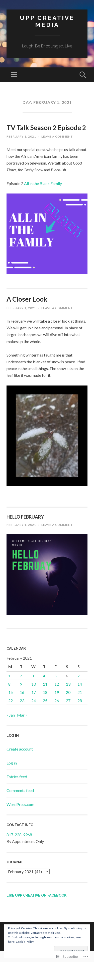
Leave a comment (57, 136)
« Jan (11, 715)
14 (79, 684)
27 (68, 700)
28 (79, 700)
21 (79, 692)
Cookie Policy (25, 942)
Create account (20, 749)
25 (45, 700)
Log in (12, 763)
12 (56, 684)
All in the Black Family (43, 183)
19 (56, 692)
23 (22, 700)
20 (68, 692)
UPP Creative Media (47, 21)
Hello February (25, 517)
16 (22, 692)
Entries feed (17, 776)
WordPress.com (20, 804)
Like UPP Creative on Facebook (36, 895)
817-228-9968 (19, 834)
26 (56, 700)
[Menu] (14, 74)
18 (45, 692)
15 (10, 692)
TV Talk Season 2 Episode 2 (46, 128)
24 (33, 700)
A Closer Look (27, 299)
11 (45, 684)
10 (33, 684)
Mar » (22, 715)
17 (33, 692)
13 (68, 684)
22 (10, 700)
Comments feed (20, 790)
